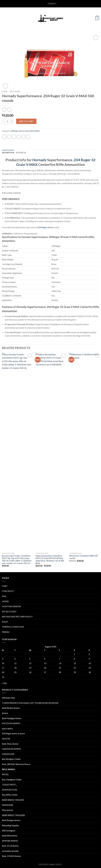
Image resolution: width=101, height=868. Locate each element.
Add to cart (26, 121)
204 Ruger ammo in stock (20, 131)
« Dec (4, 683)
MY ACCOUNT (9, 611)
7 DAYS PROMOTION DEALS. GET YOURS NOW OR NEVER (30, 703)
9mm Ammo (7, 810)
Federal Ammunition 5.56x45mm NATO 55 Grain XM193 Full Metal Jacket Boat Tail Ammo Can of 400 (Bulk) (50, 559)
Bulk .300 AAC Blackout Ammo (16, 764)
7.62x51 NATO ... (9, 784)
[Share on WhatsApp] (4, 137)
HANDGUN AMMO (11, 749)
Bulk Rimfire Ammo (11, 708)
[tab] (8, 152)
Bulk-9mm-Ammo (10, 743)
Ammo (5, 713)
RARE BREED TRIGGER (13, 800)
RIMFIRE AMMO (10, 840)
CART (5, 586)
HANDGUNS (8, 754)
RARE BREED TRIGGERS (13, 815)
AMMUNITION (9, 789)
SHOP (5, 621)
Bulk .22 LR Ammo (10, 845)
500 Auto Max (8, 697)
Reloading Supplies (10, 825)
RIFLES (5, 774)
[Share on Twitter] (14, 137)
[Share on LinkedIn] (28, 137)
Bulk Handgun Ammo (11, 718)
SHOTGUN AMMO (11, 723)
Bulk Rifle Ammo (9, 835)
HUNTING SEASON (11, 606)
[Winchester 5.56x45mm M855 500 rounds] (84, 452)
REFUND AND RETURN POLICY (17, 616)
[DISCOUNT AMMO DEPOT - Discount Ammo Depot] (50, 18)
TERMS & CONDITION (13, 626)
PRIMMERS (7, 805)
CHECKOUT (8, 591)
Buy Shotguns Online (11, 759)
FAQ (4, 596)
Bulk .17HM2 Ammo (11, 856)
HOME (5, 601)
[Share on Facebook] (9, 137)
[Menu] (3, 18)
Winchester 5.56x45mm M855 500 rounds (83, 557)
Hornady (39, 160)
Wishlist (5, 632)
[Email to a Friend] (18, 137)
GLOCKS (6, 738)
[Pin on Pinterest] (23, 137)
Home (4, 91)
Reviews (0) (21, 153)
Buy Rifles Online (9, 794)
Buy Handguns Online (11, 779)
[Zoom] (5, 85)
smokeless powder (10, 851)
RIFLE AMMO (15, 91)
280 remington (8, 830)
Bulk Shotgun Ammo (11, 820)
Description (8, 153)
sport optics (7, 728)
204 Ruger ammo (45, 227)
